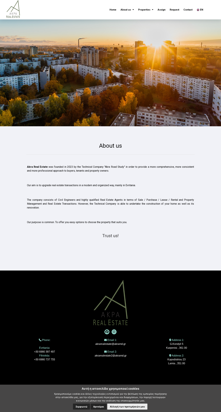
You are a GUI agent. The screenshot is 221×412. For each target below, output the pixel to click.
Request (174, 9)
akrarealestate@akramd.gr (110, 344)
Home (113, 9)
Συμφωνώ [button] (81, 406)
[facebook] (107, 331)
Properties (144, 9)
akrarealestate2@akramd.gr (111, 355)
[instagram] (114, 331)
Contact (188, 9)
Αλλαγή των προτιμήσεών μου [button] (127, 406)
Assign (162, 9)
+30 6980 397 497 (44, 351)
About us (126, 9)
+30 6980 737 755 (44, 359)
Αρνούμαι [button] (98, 406)
